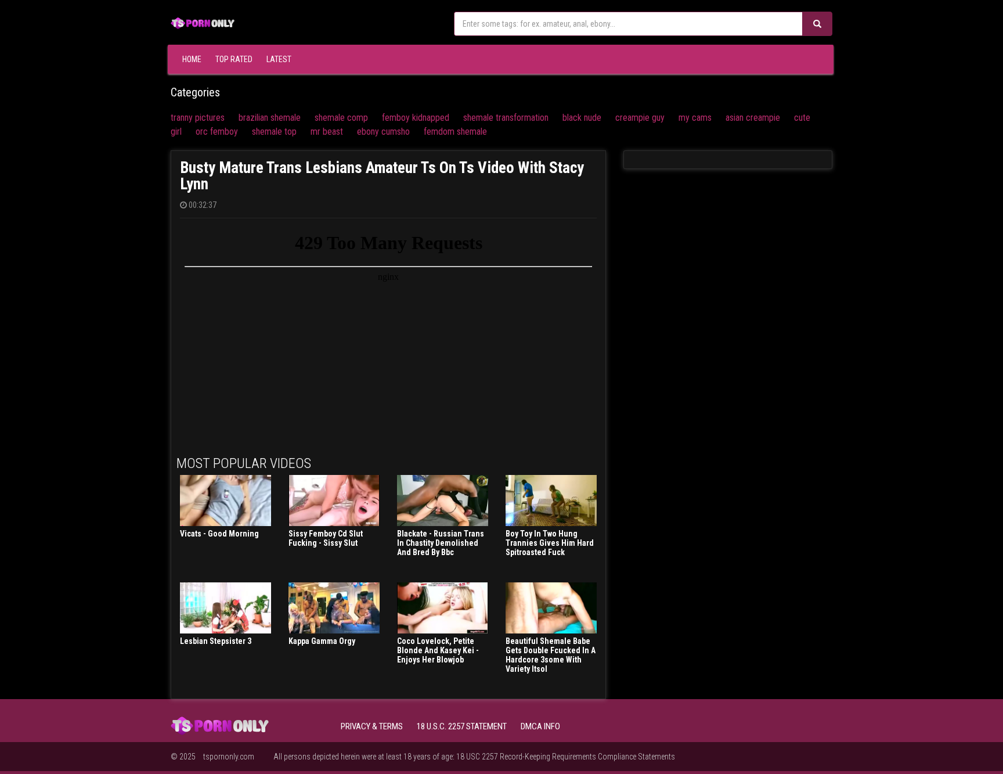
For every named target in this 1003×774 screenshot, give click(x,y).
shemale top (274, 131)
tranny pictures (198, 117)
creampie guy (640, 117)
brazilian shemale (270, 117)
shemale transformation (506, 117)
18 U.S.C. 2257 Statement (462, 726)
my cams (695, 117)
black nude (581, 117)
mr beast (327, 131)
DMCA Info (540, 726)
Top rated (233, 59)
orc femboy (217, 131)
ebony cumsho (383, 131)
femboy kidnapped (415, 117)
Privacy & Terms (372, 726)
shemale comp (341, 117)
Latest (278, 59)
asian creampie (753, 117)
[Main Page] (202, 22)
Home (191, 59)
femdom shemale (455, 131)
